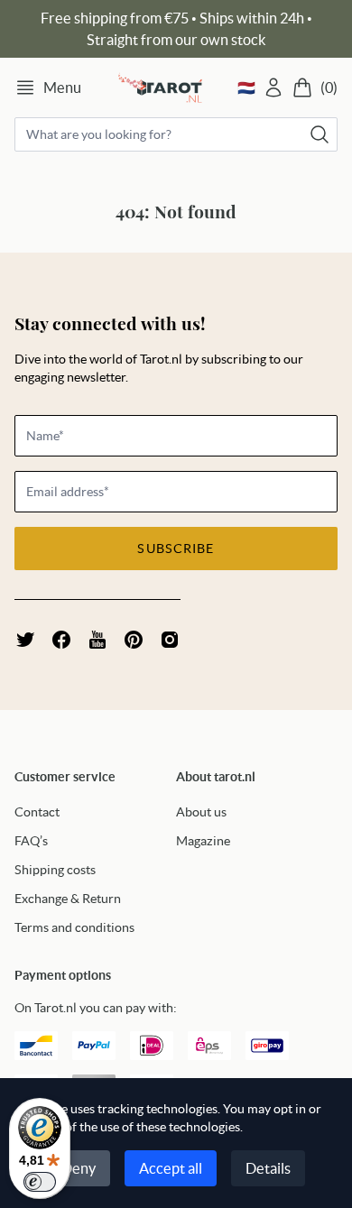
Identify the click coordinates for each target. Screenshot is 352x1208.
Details (268, 1168)
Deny (78, 1168)
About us (201, 812)
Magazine (203, 841)
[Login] (273, 87)
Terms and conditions (74, 927)
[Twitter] (25, 639)
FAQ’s (31, 841)
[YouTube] (97, 639)
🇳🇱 (246, 87)
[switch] (39, 1182)
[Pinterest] (133, 639)
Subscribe (175, 548)
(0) (329, 87)
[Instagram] (170, 639)
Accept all (170, 1168)
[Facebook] (61, 639)
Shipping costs (55, 869)
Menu (62, 87)
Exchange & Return (67, 898)
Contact (37, 812)
